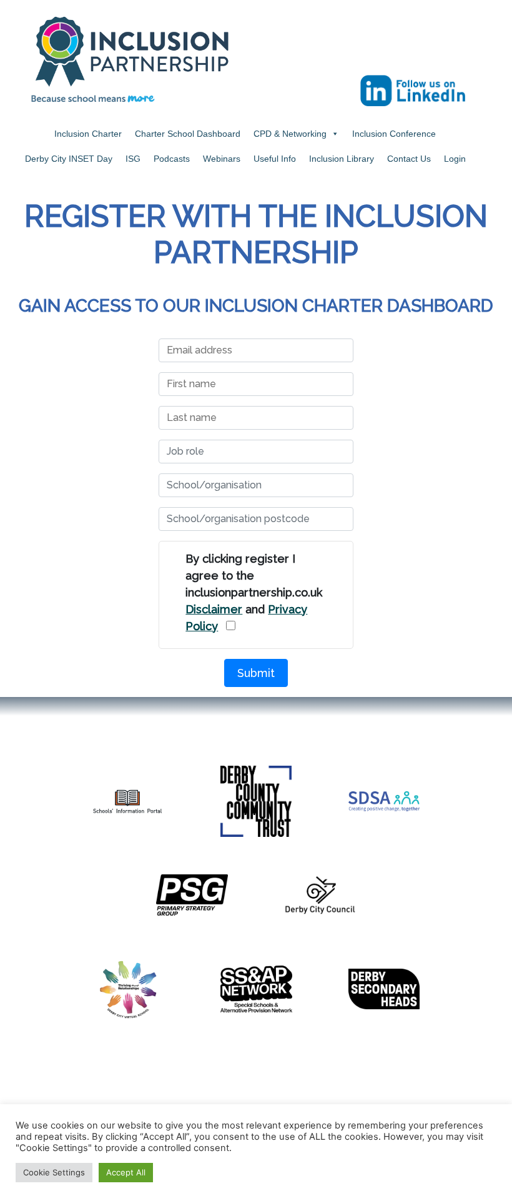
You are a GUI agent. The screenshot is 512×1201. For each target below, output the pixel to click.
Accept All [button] (125, 1172)
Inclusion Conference (394, 134)
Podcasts (172, 159)
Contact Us (409, 159)
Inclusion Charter (88, 134)
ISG (133, 159)
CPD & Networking (290, 134)
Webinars (221, 159)
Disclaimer (213, 609)
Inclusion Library (341, 159)
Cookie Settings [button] (54, 1172)
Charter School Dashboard (187, 134)
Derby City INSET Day (68, 159)
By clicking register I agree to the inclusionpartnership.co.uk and (253, 592)
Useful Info (275, 159)
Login (455, 159)
